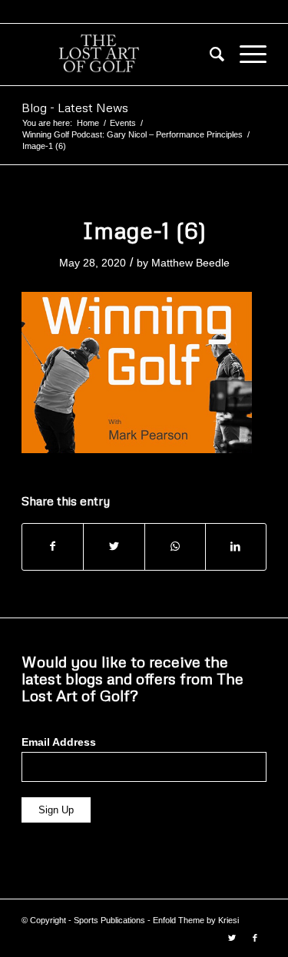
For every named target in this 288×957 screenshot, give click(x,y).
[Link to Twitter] (231, 937)
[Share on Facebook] (52, 546)
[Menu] (245, 54)
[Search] (209, 54)
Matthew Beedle (190, 263)
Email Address (59, 742)
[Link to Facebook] (254, 937)
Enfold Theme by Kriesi (196, 920)
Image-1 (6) (144, 230)
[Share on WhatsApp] (175, 546)
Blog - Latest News (75, 107)
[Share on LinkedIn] (236, 546)
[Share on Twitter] (114, 546)
